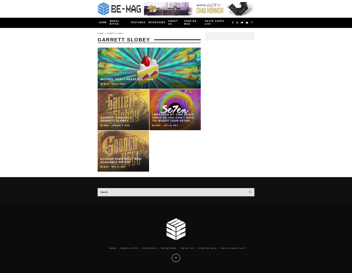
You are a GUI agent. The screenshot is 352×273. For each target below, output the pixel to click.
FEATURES (138, 22)
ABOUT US (173, 22)
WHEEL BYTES (114, 22)
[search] (250, 192)
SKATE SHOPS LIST (214, 22)
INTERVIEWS (156, 22)
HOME (103, 22)
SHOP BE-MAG (190, 22)
